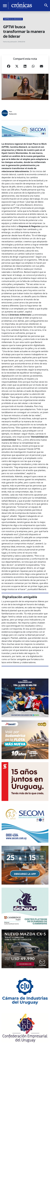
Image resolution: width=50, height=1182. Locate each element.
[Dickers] (25, 907)
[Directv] (25, 698)
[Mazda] (25, 948)
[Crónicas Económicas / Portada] (21, 5)
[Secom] (25, 131)
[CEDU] (25, 1028)
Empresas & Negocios (13, 19)
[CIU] (25, 990)
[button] (8, 67)
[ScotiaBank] (25, 781)
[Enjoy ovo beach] (25, 865)
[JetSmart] (25, 739)
